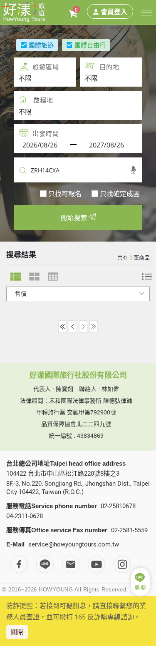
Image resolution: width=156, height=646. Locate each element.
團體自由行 (90, 45)
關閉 (17, 631)
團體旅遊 (41, 45)
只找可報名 (65, 193)
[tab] (15, 276)
